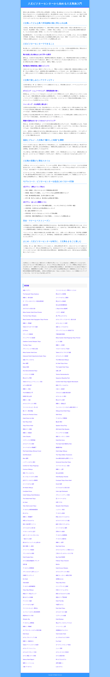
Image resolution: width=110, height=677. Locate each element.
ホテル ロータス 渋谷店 (62, 652)
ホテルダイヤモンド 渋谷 (29, 652)
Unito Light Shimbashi (62, 491)
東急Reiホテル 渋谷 (28, 615)
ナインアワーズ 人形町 (62, 586)
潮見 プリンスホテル (28, 473)
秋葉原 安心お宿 (27, 396)
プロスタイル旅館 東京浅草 (63, 392)
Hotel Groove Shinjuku (62, 568)
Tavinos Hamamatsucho (62, 374)
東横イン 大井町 (60, 345)
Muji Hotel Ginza (60, 546)
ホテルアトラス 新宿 (28, 443)
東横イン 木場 (26, 389)
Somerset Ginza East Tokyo (63, 462)
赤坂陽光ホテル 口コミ (62, 630)
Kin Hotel (25, 579)
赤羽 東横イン (59, 663)
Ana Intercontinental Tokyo (30, 370)
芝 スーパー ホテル (61, 498)
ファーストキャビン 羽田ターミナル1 (66, 290)
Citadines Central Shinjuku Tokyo (32, 341)
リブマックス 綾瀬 (61, 615)
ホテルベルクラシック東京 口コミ (65, 549)
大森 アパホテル (27, 666)
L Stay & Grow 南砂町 (62, 308)
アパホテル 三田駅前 (61, 418)
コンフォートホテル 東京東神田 (31, 612)
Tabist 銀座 (26, 582)
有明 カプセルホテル (28, 520)
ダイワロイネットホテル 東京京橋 (32, 630)
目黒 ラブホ (59, 502)
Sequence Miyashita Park (63, 378)
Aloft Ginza (59, 414)
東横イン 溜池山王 (61, 403)
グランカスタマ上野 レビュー (31, 571)
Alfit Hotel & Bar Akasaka (62, 429)
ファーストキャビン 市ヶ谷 (30, 407)
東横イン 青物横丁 (28, 517)
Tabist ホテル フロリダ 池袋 (63, 352)
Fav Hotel (58, 641)
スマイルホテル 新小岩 (29, 528)
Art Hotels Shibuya (28, 487)
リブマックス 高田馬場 (29, 440)
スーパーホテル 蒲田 (61, 528)
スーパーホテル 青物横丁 (29, 447)
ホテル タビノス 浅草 (61, 323)
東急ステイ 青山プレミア (29, 593)
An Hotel (25, 502)
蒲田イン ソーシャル (28, 663)
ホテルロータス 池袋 (61, 612)
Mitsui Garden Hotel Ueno (30, 352)
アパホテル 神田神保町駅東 (30, 509)
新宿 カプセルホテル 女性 (63, 593)
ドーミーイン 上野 (61, 626)
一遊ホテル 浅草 (27, 538)
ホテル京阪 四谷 (60, 655)
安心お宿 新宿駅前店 (61, 305)
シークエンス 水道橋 (28, 374)
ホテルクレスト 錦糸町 (62, 356)
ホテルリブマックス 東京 (62, 571)
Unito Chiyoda (27, 436)
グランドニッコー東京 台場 (30, 348)
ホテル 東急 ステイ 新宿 (29, 655)
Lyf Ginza (25, 330)
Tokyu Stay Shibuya (28, 590)
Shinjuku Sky (26, 619)
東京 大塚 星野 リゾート (29, 524)
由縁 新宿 (25, 305)
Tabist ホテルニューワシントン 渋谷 (32, 381)
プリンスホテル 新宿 (28, 553)
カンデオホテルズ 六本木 (62, 637)
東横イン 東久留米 (28, 297)
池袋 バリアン (26, 290)
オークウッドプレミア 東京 (63, 644)
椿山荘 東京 (59, 422)
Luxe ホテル (59, 666)
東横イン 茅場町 (27, 323)
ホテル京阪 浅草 (27, 385)
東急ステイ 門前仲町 (61, 597)
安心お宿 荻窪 (59, 473)
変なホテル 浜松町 (61, 301)
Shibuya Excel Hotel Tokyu (63, 411)
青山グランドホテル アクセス (64, 623)
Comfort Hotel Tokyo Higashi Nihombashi (67, 381)
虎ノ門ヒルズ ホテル (61, 316)
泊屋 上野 (58, 370)
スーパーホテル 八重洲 (62, 297)
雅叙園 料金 (59, 447)
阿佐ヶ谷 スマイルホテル (62, 517)
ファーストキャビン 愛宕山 (30, 608)
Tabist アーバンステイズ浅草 (30, 644)
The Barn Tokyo (27, 345)
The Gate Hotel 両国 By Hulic (64, 443)
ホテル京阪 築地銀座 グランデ (31, 560)
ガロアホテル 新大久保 (29, 308)
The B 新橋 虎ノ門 (28, 392)
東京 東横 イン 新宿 (28, 546)
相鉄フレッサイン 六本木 (62, 436)
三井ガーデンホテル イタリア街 (64, 553)
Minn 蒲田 (25, 458)
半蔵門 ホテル (59, 604)
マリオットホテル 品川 (29, 531)
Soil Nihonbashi (27, 454)
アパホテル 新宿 (60, 513)
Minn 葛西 (25, 363)
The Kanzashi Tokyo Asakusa (31, 294)
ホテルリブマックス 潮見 (29, 403)
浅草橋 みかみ (59, 579)
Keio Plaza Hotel (27, 422)
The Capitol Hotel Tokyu (62, 367)
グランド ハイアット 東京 (63, 495)
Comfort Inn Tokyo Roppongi (30, 465)
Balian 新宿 (26, 367)
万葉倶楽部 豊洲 (60, 334)
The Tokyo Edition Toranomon (64, 454)
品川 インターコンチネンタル (31, 535)
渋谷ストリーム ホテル (62, 590)
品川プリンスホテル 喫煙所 (30, 480)
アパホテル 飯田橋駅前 (29, 586)
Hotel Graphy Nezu (28, 557)
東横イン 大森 (26, 400)
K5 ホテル (25, 513)
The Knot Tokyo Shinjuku (29, 316)
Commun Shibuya (28, 469)
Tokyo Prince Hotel (28, 425)
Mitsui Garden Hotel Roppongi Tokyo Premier (68, 337)
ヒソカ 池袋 (59, 341)
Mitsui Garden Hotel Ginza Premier (32, 312)
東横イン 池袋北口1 (28, 641)
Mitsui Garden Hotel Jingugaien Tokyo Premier (35, 319)
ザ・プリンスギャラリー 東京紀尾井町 (33, 301)
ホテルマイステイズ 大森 (62, 520)
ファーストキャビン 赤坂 (62, 465)
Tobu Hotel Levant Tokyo (29, 506)
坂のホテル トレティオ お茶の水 (31, 542)
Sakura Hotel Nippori (28, 659)
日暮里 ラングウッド (28, 575)
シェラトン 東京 (60, 509)
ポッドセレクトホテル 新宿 (30, 476)
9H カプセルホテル (61, 659)
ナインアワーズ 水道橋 (62, 432)
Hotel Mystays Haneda (62, 476)
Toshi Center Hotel (61, 633)
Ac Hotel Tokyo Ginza (61, 363)
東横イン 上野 (59, 469)
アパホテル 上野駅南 (28, 623)
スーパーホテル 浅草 (28, 484)
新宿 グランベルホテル (62, 385)
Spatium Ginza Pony (61, 425)
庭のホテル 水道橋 (28, 597)
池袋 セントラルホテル (62, 327)
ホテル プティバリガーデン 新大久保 (66, 319)
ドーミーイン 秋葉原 (28, 549)
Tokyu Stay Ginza (60, 582)
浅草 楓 (25, 564)
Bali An (58, 564)
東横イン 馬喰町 (27, 626)
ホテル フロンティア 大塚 (30, 637)
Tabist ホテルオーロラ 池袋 (30, 327)
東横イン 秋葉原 (27, 432)
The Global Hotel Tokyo (29, 498)
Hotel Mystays (60, 619)
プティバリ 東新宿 (28, 334)
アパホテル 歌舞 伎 (61, 538)
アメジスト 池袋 (27, 601)
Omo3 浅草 (59, 484)
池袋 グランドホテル (28, 359)
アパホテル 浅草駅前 (61, 535)
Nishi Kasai (26, 633)
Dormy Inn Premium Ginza (30, 414)
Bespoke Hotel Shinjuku (62, 506)
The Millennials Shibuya (62, 359)
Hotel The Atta (60, 601)
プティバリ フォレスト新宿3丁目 (65, 330)
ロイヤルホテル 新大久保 (62, 487)
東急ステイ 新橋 (27, 429)
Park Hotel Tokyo (60, 608)
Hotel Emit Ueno (60, 440)
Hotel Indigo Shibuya (61, 451)
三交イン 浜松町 (60, 389)
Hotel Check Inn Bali (28, 418)
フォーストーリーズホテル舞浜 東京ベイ (67, 407)
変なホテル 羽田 (27, 378)
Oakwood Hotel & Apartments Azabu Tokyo (34, 356)
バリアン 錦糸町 (60, 312)
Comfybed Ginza (27, 491)
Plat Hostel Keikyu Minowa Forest (32, 451)
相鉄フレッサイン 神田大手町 (64, 575)
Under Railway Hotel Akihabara (31, 495)
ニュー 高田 (59, 648)
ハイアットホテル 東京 (29, 462)
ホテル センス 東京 (61, 396)
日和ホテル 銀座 (60, 531)
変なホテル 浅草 (60, 400)
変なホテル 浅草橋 (61, 294)
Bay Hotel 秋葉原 (60, 557)
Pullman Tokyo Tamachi (62, 560)
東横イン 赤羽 (59, 542)
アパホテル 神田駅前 (28, 568)
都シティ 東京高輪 (28, 411)
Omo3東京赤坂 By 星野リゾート (64, 458)
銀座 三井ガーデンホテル (62, 524)
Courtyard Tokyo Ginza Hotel (64, 480)
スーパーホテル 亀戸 (28, 604)
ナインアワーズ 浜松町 (29, 337)
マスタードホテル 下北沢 (62, 348)
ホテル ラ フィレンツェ (29, 648)
